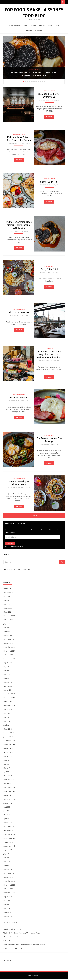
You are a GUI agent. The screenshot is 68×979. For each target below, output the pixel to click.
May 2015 (6, 861)
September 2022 (9, 592)
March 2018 (7, 729)
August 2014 (7, 897)
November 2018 (9, 698)
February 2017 (8, 780)
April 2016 (7, 819)
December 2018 (9, 694)
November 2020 (9, 616)
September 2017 (9, 752)
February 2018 (8, 733)
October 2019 (8, 655)
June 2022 (6, 600)
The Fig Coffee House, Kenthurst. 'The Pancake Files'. (21, 933)
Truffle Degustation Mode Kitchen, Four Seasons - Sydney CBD (19, 224)
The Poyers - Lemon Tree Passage (49, 440)
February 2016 (8, 826)
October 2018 (8, 702)
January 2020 (8, 643)
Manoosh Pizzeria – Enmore (12, 937)
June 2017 (6, 764)
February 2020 (8, 639)
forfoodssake (45, 100)
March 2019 (7, 682)
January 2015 (8, 877)
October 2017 (8, 748)
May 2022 (6, 604)
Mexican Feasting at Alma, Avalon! (19, 483)
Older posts (34, 515)
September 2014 (9, 893)
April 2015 (7, 865)
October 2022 (8, 589)
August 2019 (7, 663)
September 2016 (9, 799)
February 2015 (8, 873)
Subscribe (10, 543)
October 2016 (8, 795)
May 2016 (6, 815)
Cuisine (26, 25)
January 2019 (8, 690)
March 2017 (7, 776)
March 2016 (7, 822)
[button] (18, 104)
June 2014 (6, 904)
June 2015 (6, 858)
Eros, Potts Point (49, 269)
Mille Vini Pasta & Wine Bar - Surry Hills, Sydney (18, 138)
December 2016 (9, 787)
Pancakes (42, 25)
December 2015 (9, 834)
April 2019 (7, 678)
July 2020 (6, 624)
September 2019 (9, 659)
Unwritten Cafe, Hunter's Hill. (13, 948)
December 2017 (9, 741)
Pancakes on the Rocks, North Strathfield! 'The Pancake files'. (24, 945)
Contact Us (38, 31)
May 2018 (6, 721)
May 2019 (6, 674)
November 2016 (9, 791)
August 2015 (7, 850)
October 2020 (8, 620)
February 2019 (8, 686)
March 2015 (7, 869)
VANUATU (6, 941)
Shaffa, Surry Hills (49, 181)
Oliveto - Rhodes (18, 397)
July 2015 (6, 854)
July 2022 (6, 596)
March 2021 (7, 612)
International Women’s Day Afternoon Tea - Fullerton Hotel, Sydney (49, 354)
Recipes (50, 25)
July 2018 (6, 713)
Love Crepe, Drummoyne (12, 929)
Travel (58, 25)
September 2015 (9, 846)
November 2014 (9, 885)
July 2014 (6, 900)
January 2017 (8, 783)
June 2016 (6, 811)
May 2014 (6, 908)
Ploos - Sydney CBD (34, 75)
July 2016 (6, 807)
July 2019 (6, 667)
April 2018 (7, 725)
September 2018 (9, 706)
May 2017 (6, 768)
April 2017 (7, 772)
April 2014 (7, 912)
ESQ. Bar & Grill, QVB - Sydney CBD (49, 95)
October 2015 (8, 842)
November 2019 (9, 651)
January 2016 (8, 830)
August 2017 (7, 756)
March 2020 (7, 635)
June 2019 (6, 670)
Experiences (49, 348)
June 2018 (6, 717)
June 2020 (6, 628)
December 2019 (9, 647)
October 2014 (8, 889)
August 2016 (7, 803)
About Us (29, 31)
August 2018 (7, 709)
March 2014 (7, 916)
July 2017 (6, 760)
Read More (49, 116)
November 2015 (9, 838)
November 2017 (9, 745)
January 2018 (8, 737)
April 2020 (7, 631)
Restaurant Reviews (14, 25)
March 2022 (7, 608)
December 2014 (9, 881)
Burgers (33, 25)
